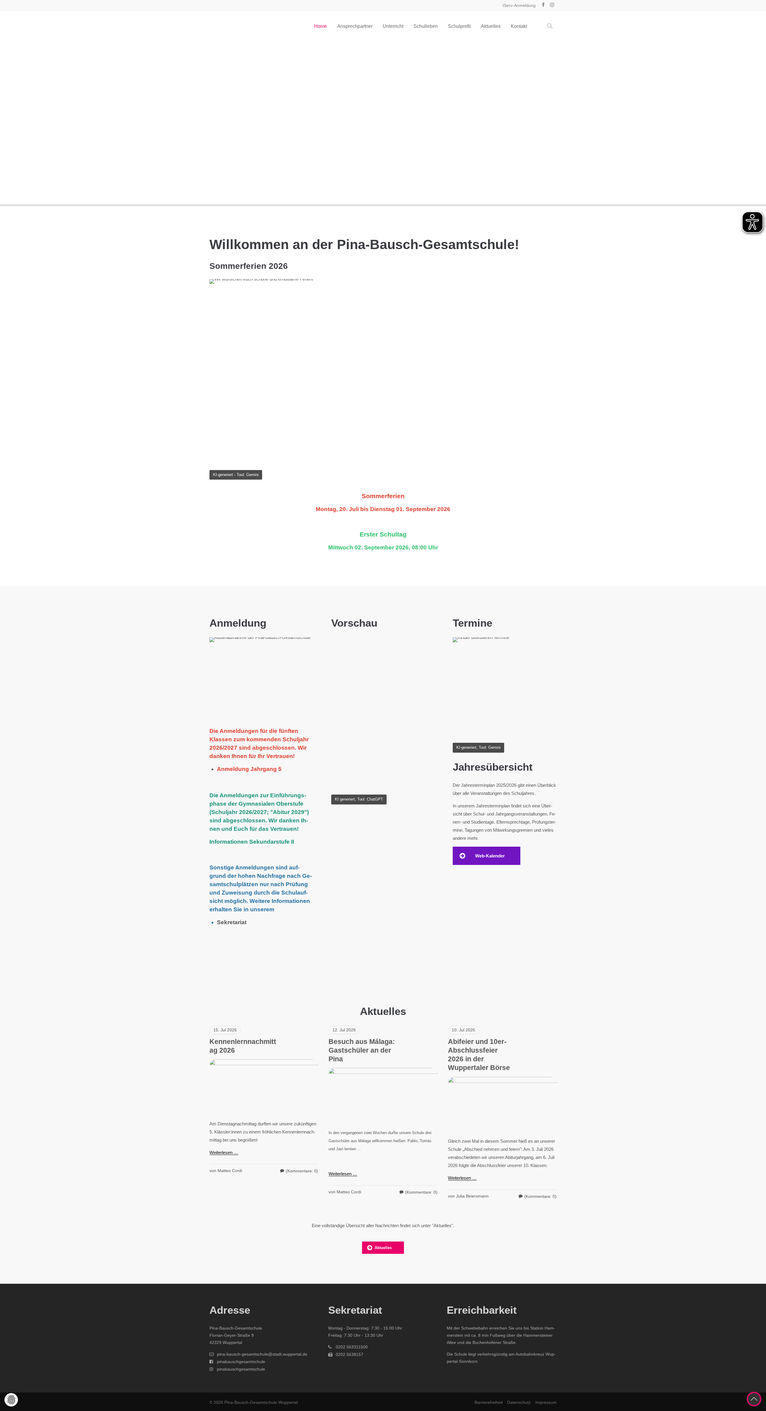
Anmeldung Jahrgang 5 (249, 769)
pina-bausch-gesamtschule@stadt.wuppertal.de (262, 1354)
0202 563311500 (352, 1347)
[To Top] (754, 1399)
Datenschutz (519, 1402)
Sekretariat (232, 922)
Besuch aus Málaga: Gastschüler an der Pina (362, 1050)
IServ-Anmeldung (519, 5)
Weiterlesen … (223, 1152)
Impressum (546, 1402)
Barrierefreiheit (489, 1402)
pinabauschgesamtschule (241, 1361)
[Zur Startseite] (239, 26)
